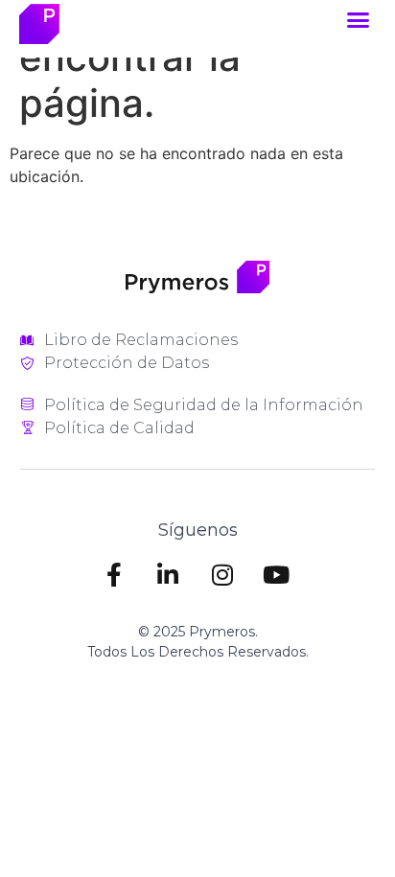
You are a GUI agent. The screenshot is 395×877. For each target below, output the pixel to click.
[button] (358, 20)
